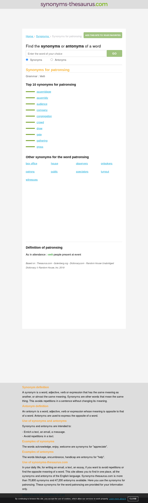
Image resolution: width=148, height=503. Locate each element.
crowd (40, 122)
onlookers (106, 163)
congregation (44, 116)
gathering (42, 140)
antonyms (75, 46)
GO (114, 53)
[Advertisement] (74, 19)
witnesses (32, 179)
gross (40, 146)
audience (42, 104)
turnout (105, 171)
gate (39, 134)
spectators (82, 171)
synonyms (50, 46)
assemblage (44, 91)
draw (39, 128)
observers (82, 163)
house (54, 163)
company (42, 110)
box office (31, 163)
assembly (42, 97)
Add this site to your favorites (103, 35)
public (54, 171)
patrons (30, 171)
